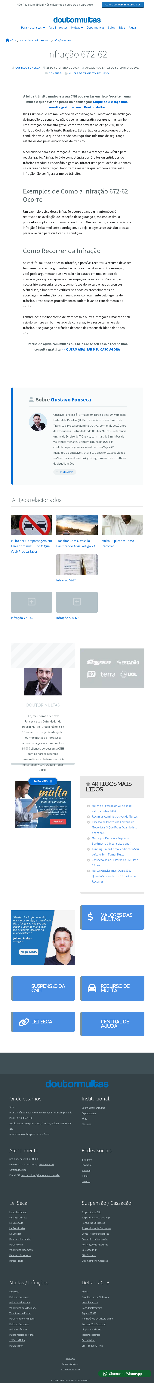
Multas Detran (16, 1345)
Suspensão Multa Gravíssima (96, 1228)
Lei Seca (42, 1021)
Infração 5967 (66, 580)
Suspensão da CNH (48, 988)
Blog (122, 27)
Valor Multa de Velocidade (22, 1308)
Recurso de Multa (115, 988)
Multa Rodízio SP (18, 1329)
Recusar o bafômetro (20, 1239)
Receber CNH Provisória (94, 1324)
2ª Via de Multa (17, 1340)
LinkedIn (86, 1181)
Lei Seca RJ (15, 1233)
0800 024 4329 (46, 1164)
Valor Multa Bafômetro (21, 1250)
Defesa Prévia (16, 1260)
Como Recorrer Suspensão (95, 1233)
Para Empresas (58, 27)
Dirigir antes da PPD (92, 1329)
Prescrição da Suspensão (95, 1239)
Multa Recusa (16, 1244)
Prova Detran (88, 1340)
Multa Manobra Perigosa (22, 1318)
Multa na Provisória (19, 1297)
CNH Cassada (89, 1255)
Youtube (86, 1170)
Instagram (66, 471)
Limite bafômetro (18, 1212)
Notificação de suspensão (95, 1244)
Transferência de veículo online (97, 1318)
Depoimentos (95, 27)
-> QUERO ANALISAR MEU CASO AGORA (91, 349)
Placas (85, 1291)
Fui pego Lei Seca (18, 1217)
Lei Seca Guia (16, 1222)
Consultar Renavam (92, 1308)
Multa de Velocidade (19, 1302)
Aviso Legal (70, 1358)
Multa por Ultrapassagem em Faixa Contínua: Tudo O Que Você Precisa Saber (31, 546)
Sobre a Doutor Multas (93, 1107)
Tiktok (85, 1175)
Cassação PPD (89, 1250)
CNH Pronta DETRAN (92, 1345)
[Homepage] (77, 20)
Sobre (112, 27)
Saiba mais (40, 781)
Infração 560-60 (67, 618)
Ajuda (132, 27)
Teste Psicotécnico (91, 1335)
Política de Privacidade (70, 1369)
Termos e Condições (70, 1364)
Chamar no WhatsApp (125, 1374)
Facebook (87, 1165)
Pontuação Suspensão (93, 1222)
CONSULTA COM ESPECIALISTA (122, 4)
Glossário (86, 1124)
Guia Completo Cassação (95, 1260)
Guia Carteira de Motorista (95, 1297)
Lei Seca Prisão (17, 1228)
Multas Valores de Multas (21, 1335)
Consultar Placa (90, 1302)
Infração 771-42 (22, 618)
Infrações (14, 1291)
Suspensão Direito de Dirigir (96, 1217)
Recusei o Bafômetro (20, 1255)
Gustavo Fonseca (27, 67)
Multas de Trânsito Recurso (89, 73)
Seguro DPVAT (89, 1313)
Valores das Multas (116, 917)
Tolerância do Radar (20, 1313)
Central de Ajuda (115, 1023)
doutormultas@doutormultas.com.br (40, 1175)
